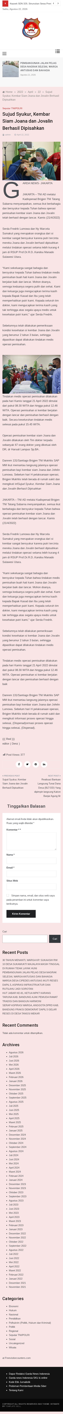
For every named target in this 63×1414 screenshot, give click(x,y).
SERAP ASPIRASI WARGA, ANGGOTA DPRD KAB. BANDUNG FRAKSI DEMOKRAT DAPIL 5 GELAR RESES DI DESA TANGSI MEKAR (30, 1009)
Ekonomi (13, 1306)
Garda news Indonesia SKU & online (28, 1377)
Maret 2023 (15, 1221)
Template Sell (13, 1406)
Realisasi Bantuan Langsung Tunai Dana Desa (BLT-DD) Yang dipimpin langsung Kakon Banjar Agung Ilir (47, 787)
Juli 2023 (13, 1204)
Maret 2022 (15, 1270)
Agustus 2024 (16, 1151)
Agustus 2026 (16, 1052)
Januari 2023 (15, 1229)
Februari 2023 (16, 1225)
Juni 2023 (14, 1208)
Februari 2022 (16, 1274)
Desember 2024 (17, 1134)
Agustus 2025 (16, 1101)
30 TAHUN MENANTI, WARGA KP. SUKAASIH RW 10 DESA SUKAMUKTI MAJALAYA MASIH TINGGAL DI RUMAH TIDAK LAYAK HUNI (30, 964)
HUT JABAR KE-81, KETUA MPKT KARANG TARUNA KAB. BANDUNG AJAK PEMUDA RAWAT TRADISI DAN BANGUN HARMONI (30, 997)
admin (8, 135)
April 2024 (14, 1167)
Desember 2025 (17, 1085)
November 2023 (17, 1188)
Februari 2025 (16, 1126)
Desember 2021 (17, 1282)
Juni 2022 (14, 1258)
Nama (10, 854)
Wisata (12, 1347)
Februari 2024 (16, 1175)
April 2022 (14, 1266)
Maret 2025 (15, 1122)
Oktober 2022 (16, 1241)
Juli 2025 (13, 1105)
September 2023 (17, 1196)
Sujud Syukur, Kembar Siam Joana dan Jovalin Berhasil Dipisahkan (15, 783)
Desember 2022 (17, 1233)
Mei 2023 (14, 1212)
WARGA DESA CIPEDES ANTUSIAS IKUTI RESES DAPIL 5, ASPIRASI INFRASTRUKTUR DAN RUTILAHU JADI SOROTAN (30, 984)
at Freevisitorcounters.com (16, 1358)
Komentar (12, 829)
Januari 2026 (15, 1081)
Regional (13, 1331)
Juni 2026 (14, 1060)
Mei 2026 (14, 1064)
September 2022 (17, 1245)
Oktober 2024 (16, 1143)
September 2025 (17, 1097)
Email (10, 867)
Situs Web (12, 880)
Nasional (13, 1314)
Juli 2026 (13, 1056)
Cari (4, 931)
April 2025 (14, 1118)
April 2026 (14, 1068)
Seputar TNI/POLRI (12, 108)
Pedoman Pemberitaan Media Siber (27, 1386)
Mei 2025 (14, 1114)
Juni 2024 (14, 1159)
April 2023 (14, 1217)
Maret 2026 (15, 1073)
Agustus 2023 (16, 1200)
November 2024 (17, 1138)
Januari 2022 (15, 1278)
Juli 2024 (13, 1155)
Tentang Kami (16, 1390)
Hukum (13, 1310)
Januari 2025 (15, 1130)
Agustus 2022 (16, 1250)
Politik (12, 1326)
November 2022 (17, 1237)
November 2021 (17, 1287)
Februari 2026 (16, 1077)
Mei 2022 (14, 1262)
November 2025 (17, 1089)
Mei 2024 (14, 1163)
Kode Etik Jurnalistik (19, 1382)
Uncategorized (16, 1343)
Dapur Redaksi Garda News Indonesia (29, 1373)
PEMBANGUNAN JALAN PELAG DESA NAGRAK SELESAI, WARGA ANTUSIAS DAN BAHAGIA (39, 67)
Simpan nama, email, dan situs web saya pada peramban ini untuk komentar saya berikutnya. (30, 899)
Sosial (12, 1339)
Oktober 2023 (16, 1192)
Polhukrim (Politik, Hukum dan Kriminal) (30, 1322)
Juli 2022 (13, 1254)
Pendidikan (15, 1318)
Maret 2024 (15, 1171)
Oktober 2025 (16, 1093)
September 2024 (17, 1147)
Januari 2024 (15, 1180)
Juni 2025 (14, 1110)
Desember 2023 (17, 1184)
